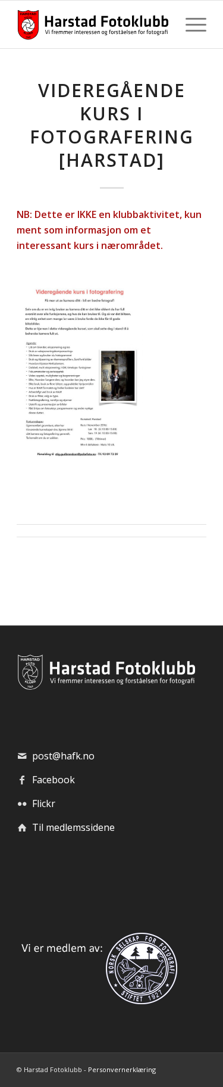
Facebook (53, 779)
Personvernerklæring (122, 1069)
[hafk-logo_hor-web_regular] (92, 24)
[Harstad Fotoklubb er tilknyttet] (97, 1000)
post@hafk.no (63, 755)
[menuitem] (190, 24)
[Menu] (190, 24)
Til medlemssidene (73, 827)
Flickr (43, 803)
